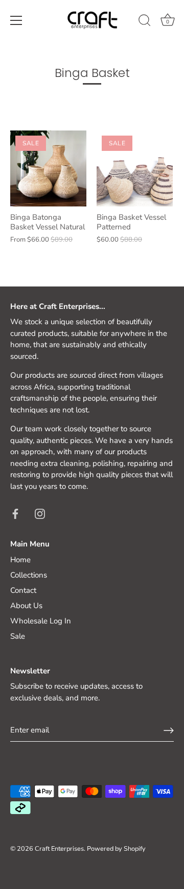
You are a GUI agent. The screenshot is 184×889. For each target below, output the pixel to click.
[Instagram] (40, 513)
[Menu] (16, 20)
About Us (26, 605)
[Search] (144, 22)
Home (20, 560)
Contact (23, 590)
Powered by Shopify (116, 848)
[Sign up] (169, 730)
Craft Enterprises (59, 848)
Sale (17, 636)
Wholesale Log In (40, 621)
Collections (28, 575)
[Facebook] (15, 513)
